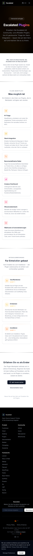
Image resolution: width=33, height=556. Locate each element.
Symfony (4, 478)
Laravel (4, 456)
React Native (6, 475)
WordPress (5, 470)
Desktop (4, 434)
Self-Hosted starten (17, 382)
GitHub (20, 428)
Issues (20, 431)
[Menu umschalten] (29, 3)
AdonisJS (5, 464)
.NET (3, 487)
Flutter (4, 473)
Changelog (5, 445)
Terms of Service (21, 525)
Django (4, 461)
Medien (4, 442)
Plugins (4, 436)
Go (3, 484)
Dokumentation (6, 439)
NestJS (4, 492)
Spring (4, 490)
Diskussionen (21, 434)
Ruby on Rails (6, 458)
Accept (21, 553)
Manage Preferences (9, 553)
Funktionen (5, 428)
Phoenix (4, 481)
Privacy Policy (11, 525)
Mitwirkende (21, 436)
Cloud (3, 431)
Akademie (5, 448)
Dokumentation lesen (16, 387)
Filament (4, 467)
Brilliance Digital (20, 532)
